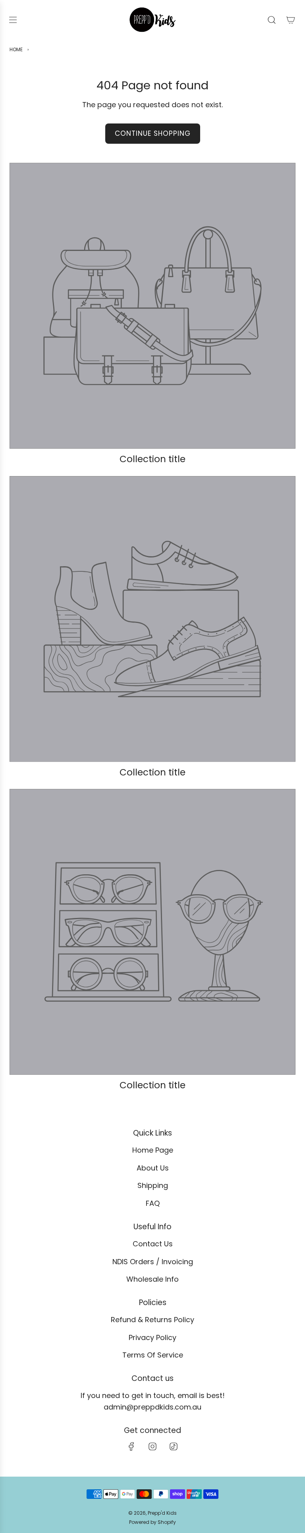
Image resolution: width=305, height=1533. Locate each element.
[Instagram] (152, 1446)
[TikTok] (173, 1446)
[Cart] (290, 19)
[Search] (271, 19)
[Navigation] (12, 19)
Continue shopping (153, 133)
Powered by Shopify (152, 1522)
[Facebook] (131, 1446)
